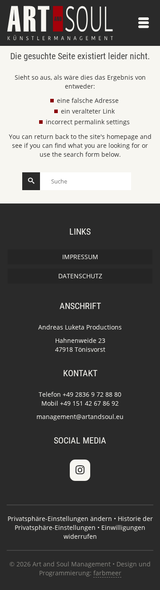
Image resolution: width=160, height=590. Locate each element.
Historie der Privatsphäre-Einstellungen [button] (84, 523)
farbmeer (107, 573)
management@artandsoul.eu (80, 416)
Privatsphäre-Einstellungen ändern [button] (60, 518)
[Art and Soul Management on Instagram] (80, 470)
